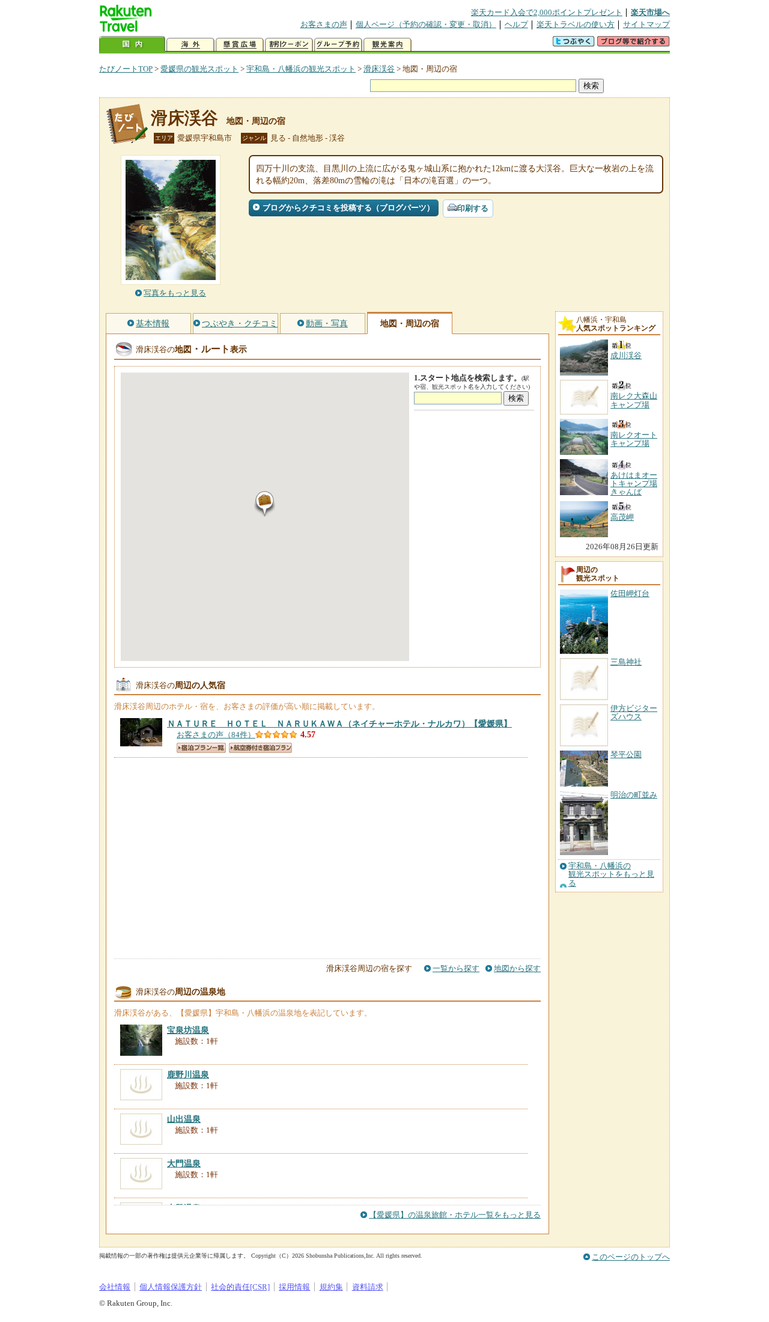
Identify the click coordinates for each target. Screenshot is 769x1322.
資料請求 (367, 1286)
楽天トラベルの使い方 (575, 24)
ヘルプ (516, 24)
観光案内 (387, 44)
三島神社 (626, 661)
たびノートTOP (126, 68)
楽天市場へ (650, 12)
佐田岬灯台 (629, 593)
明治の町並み (633, 794)
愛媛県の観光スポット (199, 68)
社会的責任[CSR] (240, 1286)
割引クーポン (289, 44)
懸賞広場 (240, 44)
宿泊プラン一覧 (201, 748)
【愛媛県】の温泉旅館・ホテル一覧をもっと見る (455, 1214)
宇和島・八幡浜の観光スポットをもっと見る (611, 875)
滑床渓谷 (379, 68)
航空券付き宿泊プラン (260, 748)
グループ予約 (338, 44)
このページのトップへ (631, 1256)
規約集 (331, 1286)
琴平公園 (626, 754)
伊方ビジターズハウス (633, 712)
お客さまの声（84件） (216, 734)
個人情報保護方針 (170, 1286)
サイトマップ (646, 24)
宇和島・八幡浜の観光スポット (301, 68)
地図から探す (517, 968)
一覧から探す (456, 968)
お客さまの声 (323, 24)
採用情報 (294, 1286)
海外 (190, 44)
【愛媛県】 (339, 723)
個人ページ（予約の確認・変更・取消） (426, 24)
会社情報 (114, 1286)
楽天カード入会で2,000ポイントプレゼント (546, 12)
